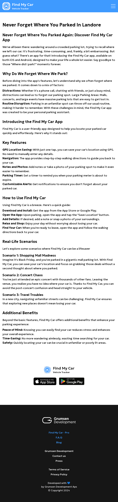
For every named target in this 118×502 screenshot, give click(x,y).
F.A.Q (59, 437)
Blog (59, 442)
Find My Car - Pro (59, 432)
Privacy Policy (59, 474)
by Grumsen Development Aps (59, 486)
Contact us (59, 455)
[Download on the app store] (45, 381)
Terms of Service (59, 469)
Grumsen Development (59, 451)
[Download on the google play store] (72, 381)
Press (59, 460)
